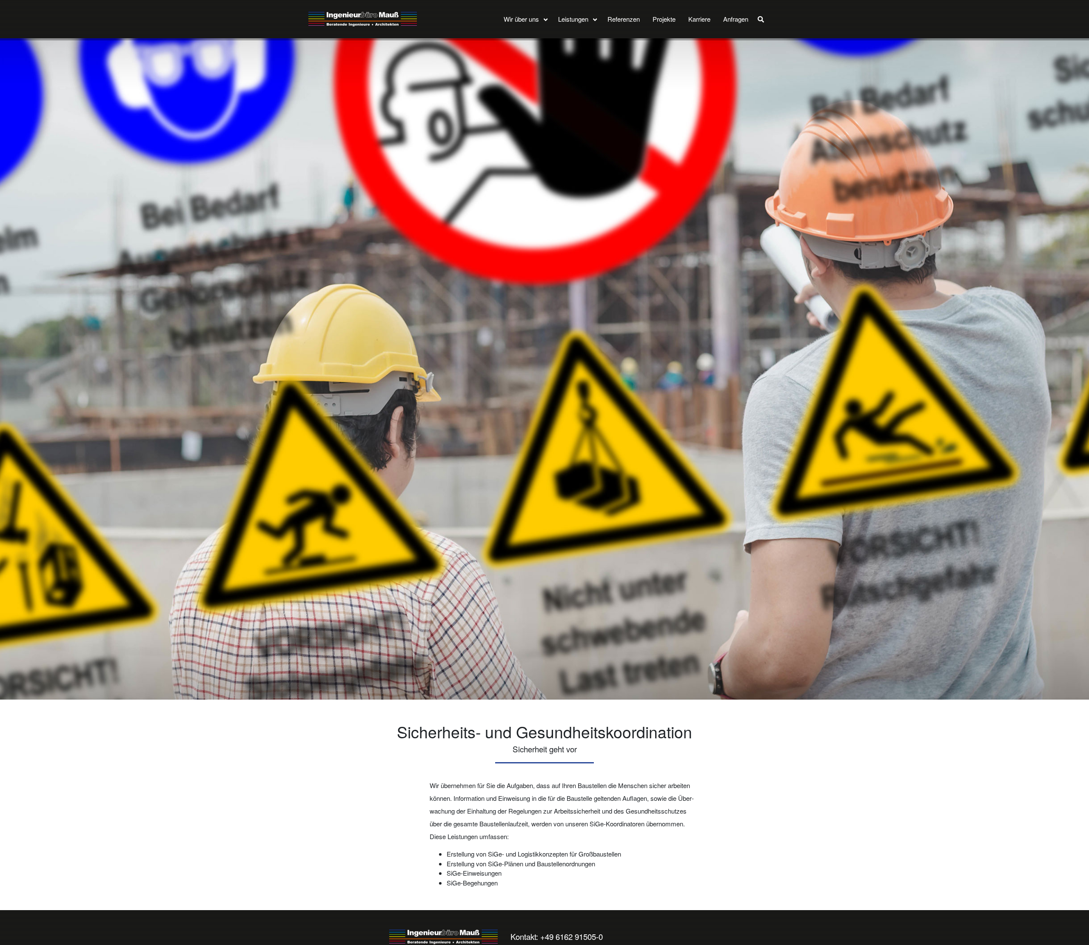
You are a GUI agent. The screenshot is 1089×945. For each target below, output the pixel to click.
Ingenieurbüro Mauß (362, 19)
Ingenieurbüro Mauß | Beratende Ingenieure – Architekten (443, 937)
